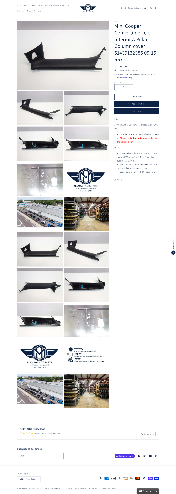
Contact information (109, 488)
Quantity (117, 82)
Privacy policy (68, 488)
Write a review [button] (147, 434)
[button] (23, 5)
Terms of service (80, 488)
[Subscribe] (60, 456)
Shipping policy (94, 488)
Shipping (117, 70)
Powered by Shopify (42, 488)
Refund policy (56, 488)
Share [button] (119, 180)
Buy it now (137, 111)
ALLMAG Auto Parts (28, 488)
